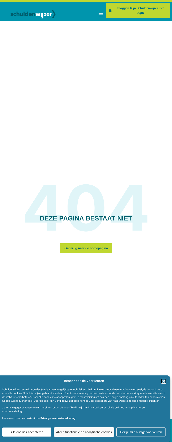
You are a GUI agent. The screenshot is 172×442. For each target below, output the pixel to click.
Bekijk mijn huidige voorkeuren (141, 432)
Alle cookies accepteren (26, 432)
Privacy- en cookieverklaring (58, 418)
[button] (164, 381)
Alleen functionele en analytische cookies (84, 432)
